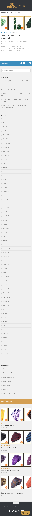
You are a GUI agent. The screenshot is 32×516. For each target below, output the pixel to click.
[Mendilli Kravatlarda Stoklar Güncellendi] (16, 23)
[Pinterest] (24, 63)
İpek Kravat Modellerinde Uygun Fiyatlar (12, 493)
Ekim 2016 (5, 281)
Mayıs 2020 (6, 147)
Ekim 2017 (5, 232)
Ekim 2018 (5, 196)
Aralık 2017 (6, 224)
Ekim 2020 (5, 139)
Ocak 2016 (5, 317)
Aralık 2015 (6, 321)
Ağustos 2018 (6, 204)
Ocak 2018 (5, 220)
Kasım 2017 (6, 228)
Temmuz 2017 (6, 244)
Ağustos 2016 (6, 289)
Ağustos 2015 (6, 337)
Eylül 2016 (5, 285)
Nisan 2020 (6, 151)
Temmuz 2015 (6, 341)
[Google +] (27, 63)
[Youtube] (30, 63)
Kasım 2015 (6, 325)
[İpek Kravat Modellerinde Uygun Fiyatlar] (16, 482)
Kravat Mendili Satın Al (7, 425)
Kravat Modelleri (6, 32)
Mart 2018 (5, 212)
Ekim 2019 (5, 159)
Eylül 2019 (5, 163)
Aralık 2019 (6, 155)
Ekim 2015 (5, 329)
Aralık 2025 (6, 131)
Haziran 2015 (6, 345)
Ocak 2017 (5, 268)
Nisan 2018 (6, 208)
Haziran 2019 (6, 175)
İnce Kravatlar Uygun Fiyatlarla (9, 448)
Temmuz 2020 (6, 143)
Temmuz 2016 (6, 293)
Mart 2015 (5, 358)
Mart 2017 (5, 260)
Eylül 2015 (5, 333)
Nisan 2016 (6, 305)
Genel (4, 369)
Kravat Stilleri (6, 389)
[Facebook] (18, 63)
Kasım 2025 (6, 135)
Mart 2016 (5, 309)
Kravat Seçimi (6, 385)
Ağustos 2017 (6, 240)
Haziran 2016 (6, 297)
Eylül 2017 (5, 236)
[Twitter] (21, 63)
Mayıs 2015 (6, 350)
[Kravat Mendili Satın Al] (16, 414)
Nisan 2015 (6, 354)
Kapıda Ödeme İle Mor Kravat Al (10, 470)
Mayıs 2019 (6, 179)
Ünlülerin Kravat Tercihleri (9, 393)
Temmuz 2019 (6, 171)
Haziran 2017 (6, 248)
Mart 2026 (5, 119)
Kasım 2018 (6, 191)
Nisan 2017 (6, 256)
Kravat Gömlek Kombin (9, 377)
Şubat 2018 (6, 216)
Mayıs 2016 (6, 301)
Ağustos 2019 (6, 167)
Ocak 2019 (5, 187)
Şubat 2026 (6, 123)
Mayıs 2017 (6, 252)
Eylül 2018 (5, 200)
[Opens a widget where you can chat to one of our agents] (25, 513)
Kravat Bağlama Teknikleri (9, 373)
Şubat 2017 (6, 264)
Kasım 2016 (6, 277)
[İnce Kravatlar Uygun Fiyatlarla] (16, 437)
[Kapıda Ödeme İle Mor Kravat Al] (16, 460)
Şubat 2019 (6, 183)
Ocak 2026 (5, 127)
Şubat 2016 (6, 313)
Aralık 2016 (6, 273)
